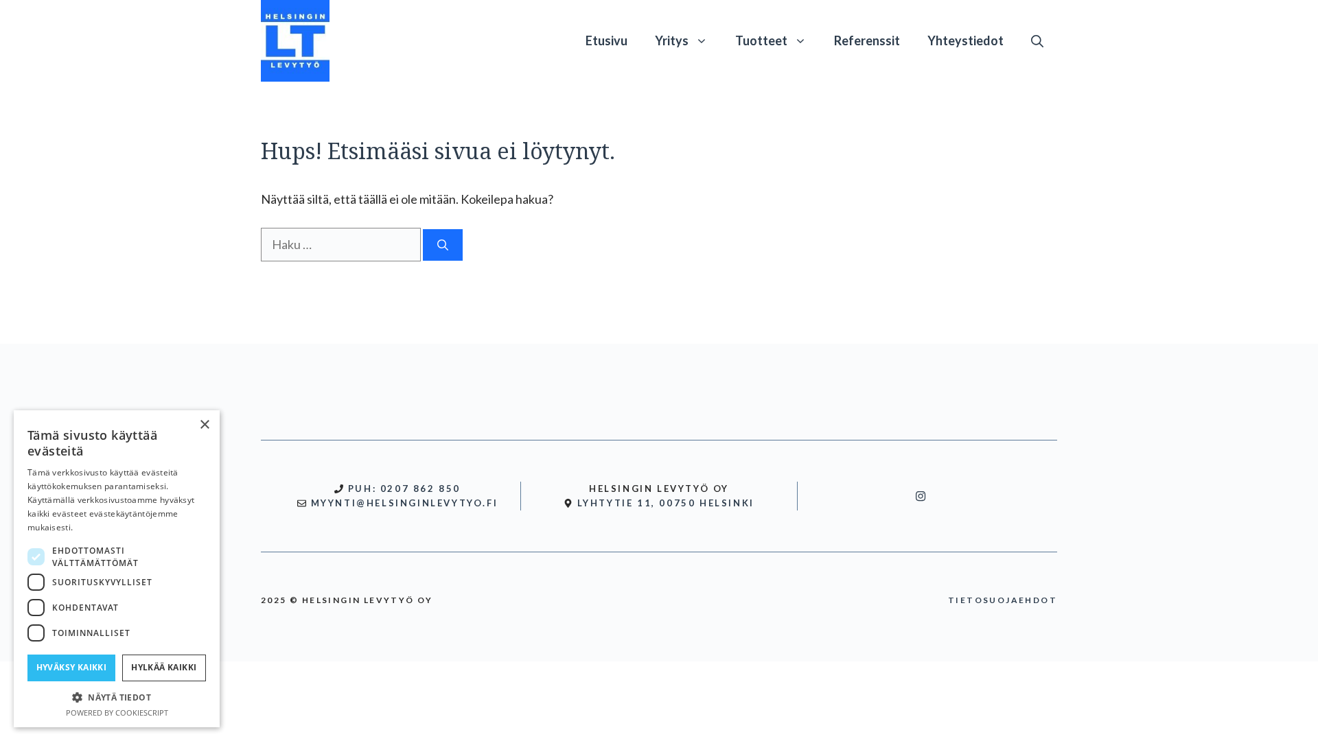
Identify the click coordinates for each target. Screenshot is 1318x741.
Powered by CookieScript (117, 712)
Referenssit (867, 40)
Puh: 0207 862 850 (404, 488)
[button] (1037, 40)
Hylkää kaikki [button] (163, 667)
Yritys (672, 40)
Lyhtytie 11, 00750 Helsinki (665, 502)
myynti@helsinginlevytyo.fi (404, 502)
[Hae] (443, 245)
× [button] (204, 425)
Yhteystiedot (965, 40)
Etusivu (606, 40)
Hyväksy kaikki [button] (71, 667)
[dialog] (117, 568)
